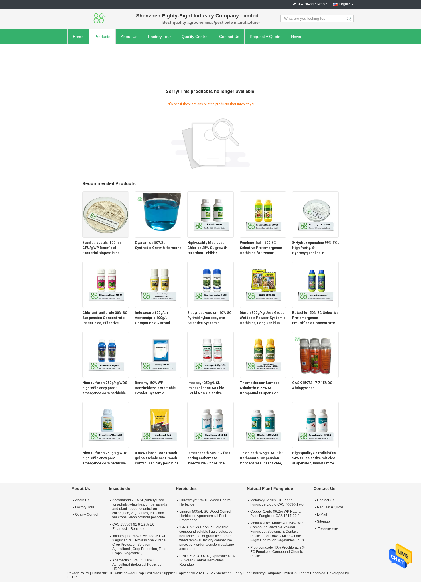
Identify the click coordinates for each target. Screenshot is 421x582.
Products (102, 36)
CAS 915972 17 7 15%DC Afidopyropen (312, 385)
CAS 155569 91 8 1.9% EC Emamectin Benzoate (133, 526)
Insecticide (119, 488)
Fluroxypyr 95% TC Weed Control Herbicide (205, 502)
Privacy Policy (78, 573)
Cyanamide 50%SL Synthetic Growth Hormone (158, 245)
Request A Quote (265, 36)
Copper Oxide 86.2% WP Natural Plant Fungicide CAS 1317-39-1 (276, 514)
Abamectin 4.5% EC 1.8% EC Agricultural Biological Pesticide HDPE (137, 564)
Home (78, 36)
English (345, 4)
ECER (72, 577)
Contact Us (229, 36)
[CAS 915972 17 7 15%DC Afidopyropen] (315, 355)
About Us (129, 36)
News (296, 36)
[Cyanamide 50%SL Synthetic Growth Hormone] (158, 214)
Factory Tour (159, 36)
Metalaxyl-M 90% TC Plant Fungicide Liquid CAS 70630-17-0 (277, 502)
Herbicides (186, 488)
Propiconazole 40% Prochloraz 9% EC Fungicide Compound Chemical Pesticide (278, 551)
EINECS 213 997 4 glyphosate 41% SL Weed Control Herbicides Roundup (207, 560)
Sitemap (323, 522)
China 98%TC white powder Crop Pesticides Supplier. (134, 573)
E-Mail (322, 514)
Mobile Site (329, 529)
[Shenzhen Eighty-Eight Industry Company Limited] (98, 18)
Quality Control (195, 36)
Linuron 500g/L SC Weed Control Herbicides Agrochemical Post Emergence (205, 516)
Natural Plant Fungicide (270, 488)
